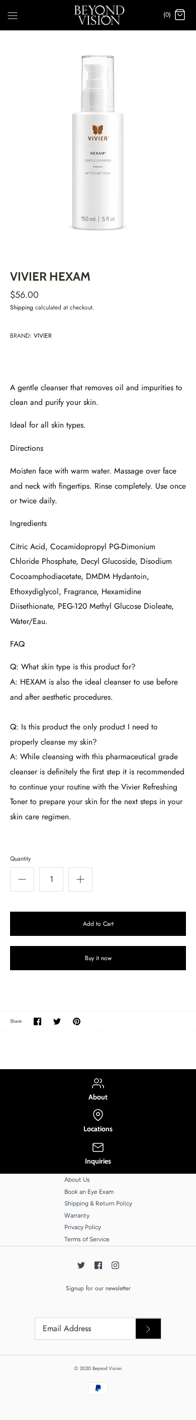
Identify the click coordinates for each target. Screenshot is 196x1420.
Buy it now (98, 958)
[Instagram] (115, 1265)
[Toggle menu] (12, 14)
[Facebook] (98, 1265)
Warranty (76, 1215)
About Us (77, 1179)
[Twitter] (81, 1265)
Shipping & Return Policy (98, 1203)
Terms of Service (87, 1239)
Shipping (21, 307)
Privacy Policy (82, 1227)
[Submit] (148, 1328)
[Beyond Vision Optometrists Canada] (98, 15)
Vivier (43, 335)
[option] (98, 142)
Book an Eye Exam (89, 1191)
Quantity (20, 859)
